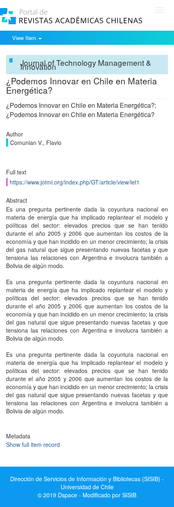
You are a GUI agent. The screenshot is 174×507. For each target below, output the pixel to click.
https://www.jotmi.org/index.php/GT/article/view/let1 (75, 182)
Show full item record (33, 444)
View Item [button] (25, 38)
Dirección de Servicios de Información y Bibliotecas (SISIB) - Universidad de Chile (87, 483)
